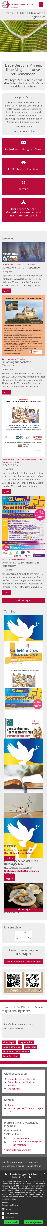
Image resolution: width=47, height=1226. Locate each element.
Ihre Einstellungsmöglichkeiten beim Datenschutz (23, 1176)
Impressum (6, 1202)
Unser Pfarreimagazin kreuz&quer (23, 952)
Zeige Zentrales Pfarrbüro (16, 1051)
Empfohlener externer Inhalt (18, 1024)
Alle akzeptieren (34, 1222)
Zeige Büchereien (12, 1046)
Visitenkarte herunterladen (17, 1149)
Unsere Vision (13, 927)
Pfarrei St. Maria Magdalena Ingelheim (21, 1124)
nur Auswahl (12, 1222)
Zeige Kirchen (26, 1042)
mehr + (9, 858)
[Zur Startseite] (18, 5)
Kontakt (9, 1099)
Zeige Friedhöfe (11, 1056)
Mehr (6, 290)
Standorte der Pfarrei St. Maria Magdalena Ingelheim (22, 1009)
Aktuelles (8, 238)
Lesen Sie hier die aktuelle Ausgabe (24, 961)
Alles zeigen (9, 1042)
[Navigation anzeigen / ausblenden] (41, 4)
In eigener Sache (23, 97)
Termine (9, 611)
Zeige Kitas (30, 1046)
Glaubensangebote (15, 1073)
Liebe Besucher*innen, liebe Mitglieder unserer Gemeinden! (23, 69)
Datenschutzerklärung (10, 1205)
